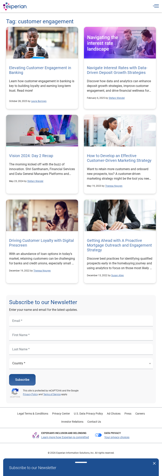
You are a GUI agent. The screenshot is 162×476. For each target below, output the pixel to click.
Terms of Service (52, 394)
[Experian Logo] (15, 6)
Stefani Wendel (117, 98)
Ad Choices (114, 413)
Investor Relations (72, 421)
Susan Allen (117, 275)
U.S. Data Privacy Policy (88, 413)
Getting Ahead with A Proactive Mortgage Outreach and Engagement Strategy (119, 245)
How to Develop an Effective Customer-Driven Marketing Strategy (119, 158)
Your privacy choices (116, 437)
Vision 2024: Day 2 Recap (31, 155)
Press (127, 413)
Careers (140, 413)
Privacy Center (61, 413)
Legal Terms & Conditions (32, 413)
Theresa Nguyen (113, 186)
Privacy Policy (30, 394)
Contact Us (94, 421)
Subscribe (22, 380)
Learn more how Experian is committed (65, 437)
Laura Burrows (38, 101)
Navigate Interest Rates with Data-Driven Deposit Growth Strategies (117, 70)
